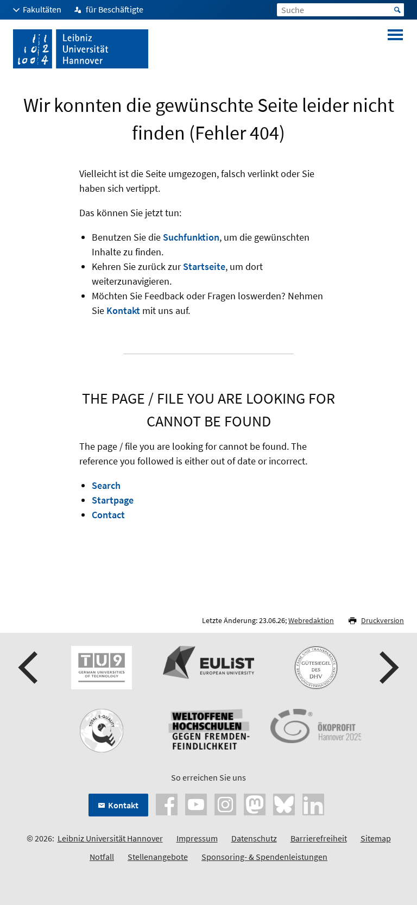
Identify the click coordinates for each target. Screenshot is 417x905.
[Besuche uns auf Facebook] (166, 803)
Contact (108, 514)
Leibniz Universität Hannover (110, 838)
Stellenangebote (158, 856)
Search (106, 485)
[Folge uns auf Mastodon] (254, 803)
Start (397, 9)
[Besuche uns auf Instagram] (225, 803)
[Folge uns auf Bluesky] (284, 803)
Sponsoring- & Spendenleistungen (264, 856)
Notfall (102, 856)
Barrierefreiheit (318, 838)
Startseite (204, 266)
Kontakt (123, 310)
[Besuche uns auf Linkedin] (313, 803)
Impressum (197, 838)
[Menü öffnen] (395, 48)
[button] (29, 667)
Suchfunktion (191, 237)
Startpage (113, 500)
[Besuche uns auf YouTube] (196, 803)
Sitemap (376, 838)
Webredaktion (311, 620)
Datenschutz (254, 838)
